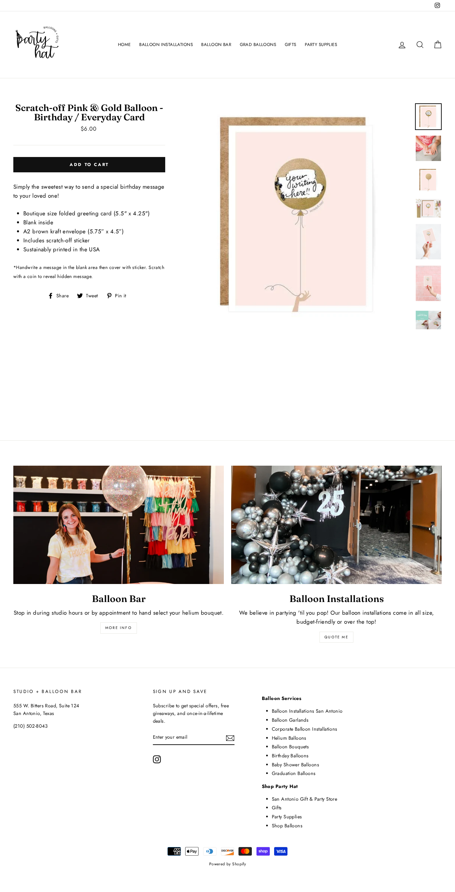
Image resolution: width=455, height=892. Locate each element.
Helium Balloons (289, 738)
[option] (299, 214)
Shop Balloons (287, 825)
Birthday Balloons (290, 755)
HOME (124, 44)
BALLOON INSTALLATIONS (166, 44)
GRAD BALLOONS (258, 44)
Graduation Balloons (294, 773)
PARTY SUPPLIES (321, 44)
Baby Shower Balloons (295, 764)
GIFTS (290, 44)
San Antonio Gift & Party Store (304, 799)
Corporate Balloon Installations (304, 729)
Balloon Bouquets (290, 746)
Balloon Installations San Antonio (307, 711)
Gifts (277, 807)
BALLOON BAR (216, 44)
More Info (118, 627)
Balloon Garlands (290, 720)
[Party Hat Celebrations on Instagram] (157, 759)
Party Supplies (287, 816)
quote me (336, 637)
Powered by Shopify (227, 864)
